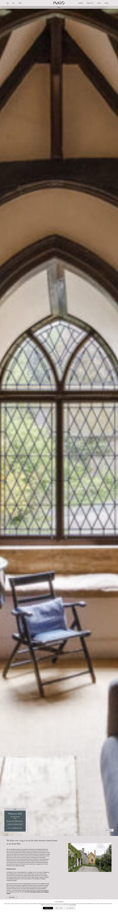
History (47, 892)
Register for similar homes (15, 824)
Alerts (99, 3)
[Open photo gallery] (59, 421)
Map (13, 821)
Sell (13, 3)
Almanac (80, 3)
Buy (8, 3)
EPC (16, 821)
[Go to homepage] (59, 3)
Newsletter (90, 3)
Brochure (20, 821)
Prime (20, 3)
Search (107, 3)
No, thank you (70, 908)
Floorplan (9, 821)
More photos (108, 830)
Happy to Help (59, 908)
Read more (12, 897)
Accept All (48, 908)
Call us (14, 828)
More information (73, 904)
